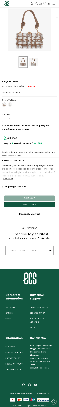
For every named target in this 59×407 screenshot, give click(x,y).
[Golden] (4, 104)
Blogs (8, 318)
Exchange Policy (14, 364)
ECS (21, 406)
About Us (10, 307)
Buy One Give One (14, 352)
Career (9, 313)
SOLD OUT (29, 198)
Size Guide (10, 347)
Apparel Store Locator (37, 320)
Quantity (6, 114)
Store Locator (37, 313)
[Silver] (10, 104)
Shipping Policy (13, 369)
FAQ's (32, 327)
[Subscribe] (50, 250)
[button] (32, 4)
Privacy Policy (12, 358)
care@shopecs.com (40, 368)
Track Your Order (39, 307)
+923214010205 (43, 348)
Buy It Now (29, 204)
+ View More (8, 179)
